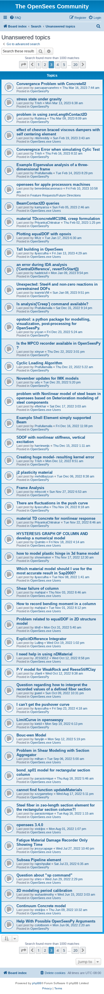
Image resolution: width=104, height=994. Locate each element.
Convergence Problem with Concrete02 (51, 84)
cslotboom (42, 925)
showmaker (43, 557)
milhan (39, 758)
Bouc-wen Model (31, 735)
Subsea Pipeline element (38, 860)
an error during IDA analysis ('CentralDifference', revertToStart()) (47, 266)
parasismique (44, 778)
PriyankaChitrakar (47, 222)
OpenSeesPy (39, 91)
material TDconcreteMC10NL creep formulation (58, 218)
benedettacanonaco (48, 188)
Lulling (39, 642)
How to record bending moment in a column (56, 604)
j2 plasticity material (34, 472)
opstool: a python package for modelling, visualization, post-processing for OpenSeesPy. (53, 323)
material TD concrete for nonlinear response (55, 518)
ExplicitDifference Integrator (41, 639)
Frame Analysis (30, 488)
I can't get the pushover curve (42, 704)
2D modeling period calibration (44, 890)
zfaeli (38, 673)
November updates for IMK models (47, 378)
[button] (23, 64)
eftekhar (40, 406)
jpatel (38, 693)
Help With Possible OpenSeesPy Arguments (55, 921)
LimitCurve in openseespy (39, 720)
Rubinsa (40, 118)
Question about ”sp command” (44, 875)
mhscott (40, 491)
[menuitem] (15, 17)
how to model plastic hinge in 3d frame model (57, 553)
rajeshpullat (43, 864)
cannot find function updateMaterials (49, 790)
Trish (38, 103)
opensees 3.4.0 (29, 825)
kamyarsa (42, 207)
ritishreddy (42, 138)
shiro (38, 879)
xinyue (39, 351)
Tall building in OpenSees (39, 249)
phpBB (36, 983)
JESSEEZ (42, 658)
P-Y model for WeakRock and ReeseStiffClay (56, 669)
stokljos (40, 829)
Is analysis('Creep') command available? (52, 304)
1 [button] (39, 64)
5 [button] (64, 64)
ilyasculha (42, 253)
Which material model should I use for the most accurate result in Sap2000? (54, 571)
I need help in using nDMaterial (44, 654)
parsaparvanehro (47, 87)
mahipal (40, 592)
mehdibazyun (44, 476)
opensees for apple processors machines (53, 184)
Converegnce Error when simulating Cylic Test (58, 149)
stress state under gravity (39, 99)
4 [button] (58, 64)
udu (37, 382)
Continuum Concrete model (41, 906)
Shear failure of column (37, 588)
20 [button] (75, 64)
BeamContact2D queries (37, 203)
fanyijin (39, 739)
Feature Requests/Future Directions (55, 195)
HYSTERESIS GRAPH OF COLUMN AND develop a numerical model (52, 536)
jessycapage (44, 848)
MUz (38, 238)
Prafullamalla (43, 173)
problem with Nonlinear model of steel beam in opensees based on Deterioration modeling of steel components (58, 398)
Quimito (40, 542)
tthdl (37, 627)
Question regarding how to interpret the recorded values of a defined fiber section (53, 687)
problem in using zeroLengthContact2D (51, 114)
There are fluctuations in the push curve (52, 503)
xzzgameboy (44, 793)
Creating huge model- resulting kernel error (55, 457)
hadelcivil (41, 273)
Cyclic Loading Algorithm (39, 363)
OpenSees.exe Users (45, 141)
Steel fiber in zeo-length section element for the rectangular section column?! (55, 807)
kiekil (38, 723)
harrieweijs (42, 445)
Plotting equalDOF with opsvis (43, 234)
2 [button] (45, 64)
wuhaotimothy (44, 894)
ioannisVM (42, 292)
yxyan (39, 332)
